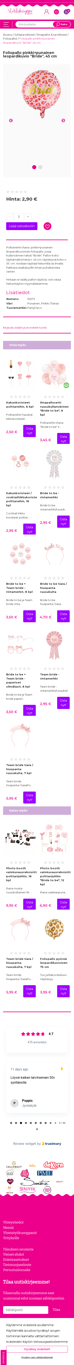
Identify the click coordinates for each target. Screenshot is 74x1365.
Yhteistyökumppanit (20, 1233)
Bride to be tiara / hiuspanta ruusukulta (53, 587)
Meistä (8, 1228)
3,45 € (45, 440)
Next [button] (63, 121)
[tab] (11, 1123)
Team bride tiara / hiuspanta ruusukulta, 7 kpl (19, 769)
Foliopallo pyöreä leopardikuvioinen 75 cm (53, 962)
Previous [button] (10, 121)
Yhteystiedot (13, 1222)
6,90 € (45, 905)
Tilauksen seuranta (18, 1249)
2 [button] (40, 167)
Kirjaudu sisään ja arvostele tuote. (25, 327)
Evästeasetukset (16, 1259)
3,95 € (45, 992)
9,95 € (11, 905)
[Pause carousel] (37, 1129)
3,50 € (11, 617)
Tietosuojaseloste (17, 1265)
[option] (37, 94)
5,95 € (11, 798)
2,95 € (11, 531)
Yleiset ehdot (13, 1254)
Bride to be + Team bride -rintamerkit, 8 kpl (19, 587)
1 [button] (34, 167)
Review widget (24, 1144)
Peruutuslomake (16, 1270)
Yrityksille (11, 1238)
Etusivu (8, 34)
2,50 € (11, 432)
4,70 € (45, 617)
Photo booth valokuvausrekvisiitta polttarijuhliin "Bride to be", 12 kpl (56, 876)
